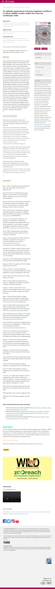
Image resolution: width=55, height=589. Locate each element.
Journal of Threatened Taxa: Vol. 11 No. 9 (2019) (16, 409)
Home (4, 7)
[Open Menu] (2, 1)
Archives (9, 7)
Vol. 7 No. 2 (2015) (17, 7)
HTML (44, 48)
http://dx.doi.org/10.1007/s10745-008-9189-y (18, 310)
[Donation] (6, 450)
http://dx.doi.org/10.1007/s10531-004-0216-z (19, 228)
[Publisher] (27, 462)
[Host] (27, 473)
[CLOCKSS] (49, 564)
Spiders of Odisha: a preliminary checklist (42, 407)
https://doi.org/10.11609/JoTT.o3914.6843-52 (16, 47)
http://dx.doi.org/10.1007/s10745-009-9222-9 (13, 319)
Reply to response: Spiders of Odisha (41, 416)
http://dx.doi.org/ (15, 196)
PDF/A (37, 48)
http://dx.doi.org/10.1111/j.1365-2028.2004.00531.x (14, 327)
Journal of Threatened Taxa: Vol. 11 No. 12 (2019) (17, 418)
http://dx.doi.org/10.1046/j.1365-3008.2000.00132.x (14, 301)
